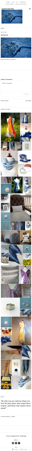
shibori (8, 2)
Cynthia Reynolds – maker (8, 416)
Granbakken (23, 2)
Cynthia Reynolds (7, 9)
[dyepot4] (16, 57)
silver (13, 2)
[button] (10, 127)
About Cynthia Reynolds (21, 4)
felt (17, 2)
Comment (26, 94)
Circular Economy (9, 4)
